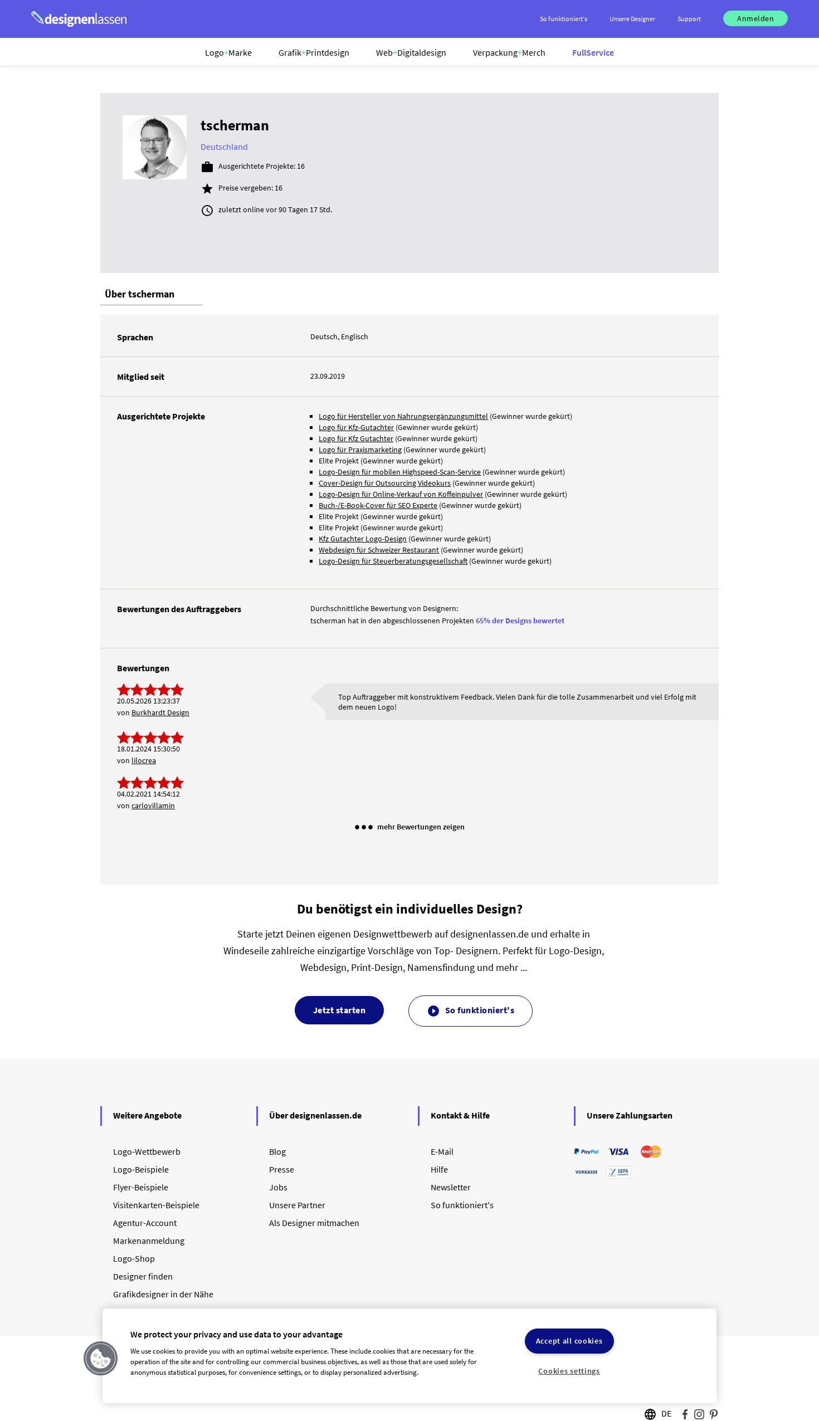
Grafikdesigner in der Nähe (163, 1294)
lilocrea (143, 760)
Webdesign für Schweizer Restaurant (379, 550)
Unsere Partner (297, 1204)
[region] (410, 1355)
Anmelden (755, 18)
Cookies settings (569, 1371)
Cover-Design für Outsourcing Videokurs (385, 483)
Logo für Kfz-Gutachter (356, 427)
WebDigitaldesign (411, 52)
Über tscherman (139, 293)
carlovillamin (153, 805)
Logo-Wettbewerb (147, 1151)
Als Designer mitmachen (314, 1222)
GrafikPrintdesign (314, 52)
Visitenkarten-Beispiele (156, 1204)
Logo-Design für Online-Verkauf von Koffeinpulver (401, 494)
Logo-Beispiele (141, 1169)
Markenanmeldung (148, 1240)
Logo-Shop (134, 1258)
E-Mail (442, 1151)
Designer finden (143, 1276)
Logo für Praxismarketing (360, 450)
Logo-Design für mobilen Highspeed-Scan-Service (400, 472)
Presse (281, 1169)
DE (666, 1413)
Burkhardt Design (160, 712)
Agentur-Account (145, 1222)
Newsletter (451, 1187)
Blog (277, 1151)
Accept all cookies (569, 1341)
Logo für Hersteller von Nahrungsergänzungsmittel (403, 416)
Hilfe (439, 1169)
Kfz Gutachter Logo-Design (363, 539)
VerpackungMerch (509, 52)
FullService (593, 52)
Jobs (278, 1187)
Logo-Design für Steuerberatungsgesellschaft (393, 561)
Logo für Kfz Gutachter (356, 438)
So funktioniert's (470, 1011)
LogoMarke (228, 52)
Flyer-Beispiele (140, 1187)
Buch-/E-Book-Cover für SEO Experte (378, 505)
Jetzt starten (339, 1009)
